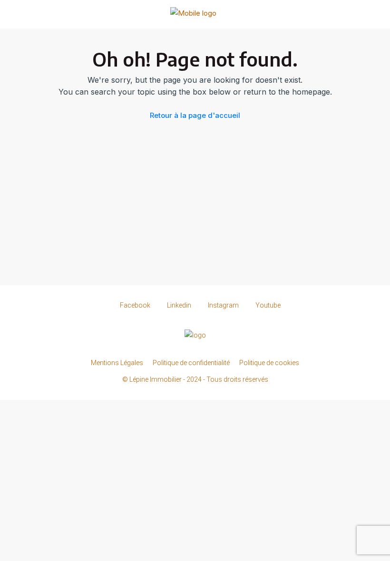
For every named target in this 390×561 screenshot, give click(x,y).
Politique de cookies (269, 363)
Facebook (135, 305)
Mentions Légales (117, 363)
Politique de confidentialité (191, 363)
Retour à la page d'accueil (195, 115)
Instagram (223, 305)
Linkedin (179, 305)
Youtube (267, 305)
